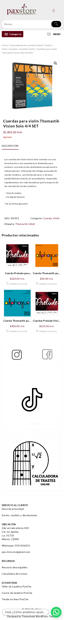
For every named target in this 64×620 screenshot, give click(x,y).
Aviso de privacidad (13, 508)
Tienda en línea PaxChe (15, 599)
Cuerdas (13, 49)
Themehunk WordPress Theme (39, 616)
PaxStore (36, 609)
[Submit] (56, 24)
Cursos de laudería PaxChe (17, 592)
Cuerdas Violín (27, 49)
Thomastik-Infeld (25, 224)
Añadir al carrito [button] (18, 283)
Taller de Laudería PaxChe (16, 586)
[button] (55, 63)
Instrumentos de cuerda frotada (26, 45)
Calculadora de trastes (14, 573)
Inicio (5, 45)
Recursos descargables (15, 567)
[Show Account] (55, 10)
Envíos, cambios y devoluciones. (20, 515)
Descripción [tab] (10, 145)
